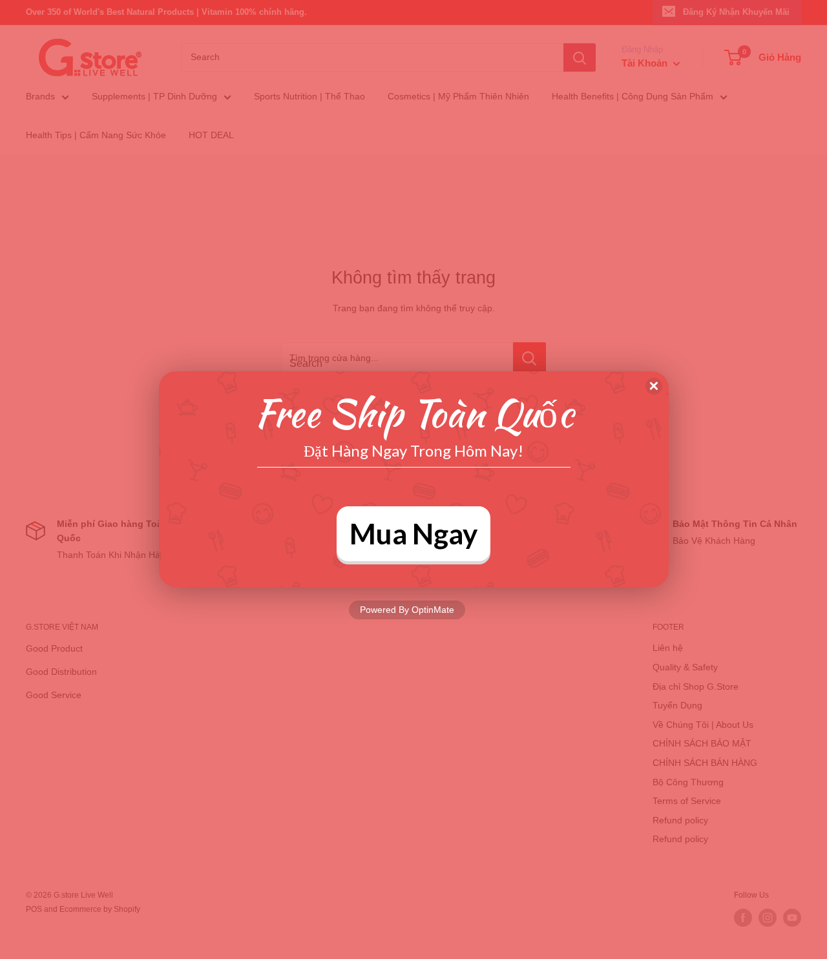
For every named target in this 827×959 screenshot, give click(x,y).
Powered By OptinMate (407, 609)
